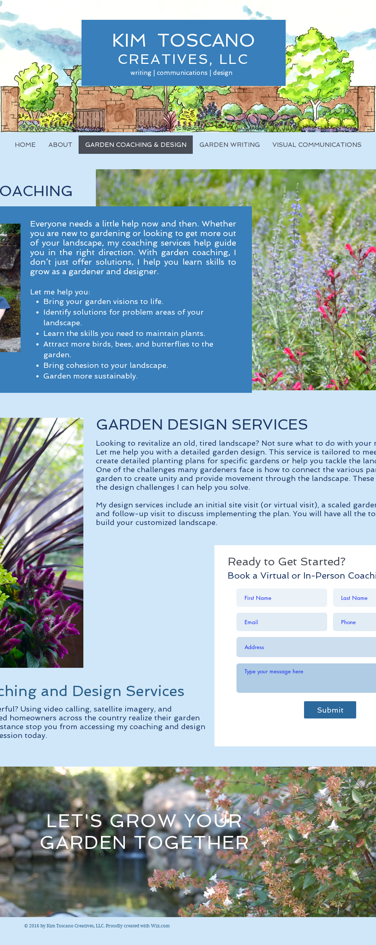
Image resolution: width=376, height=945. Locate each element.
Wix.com (160, 925)
